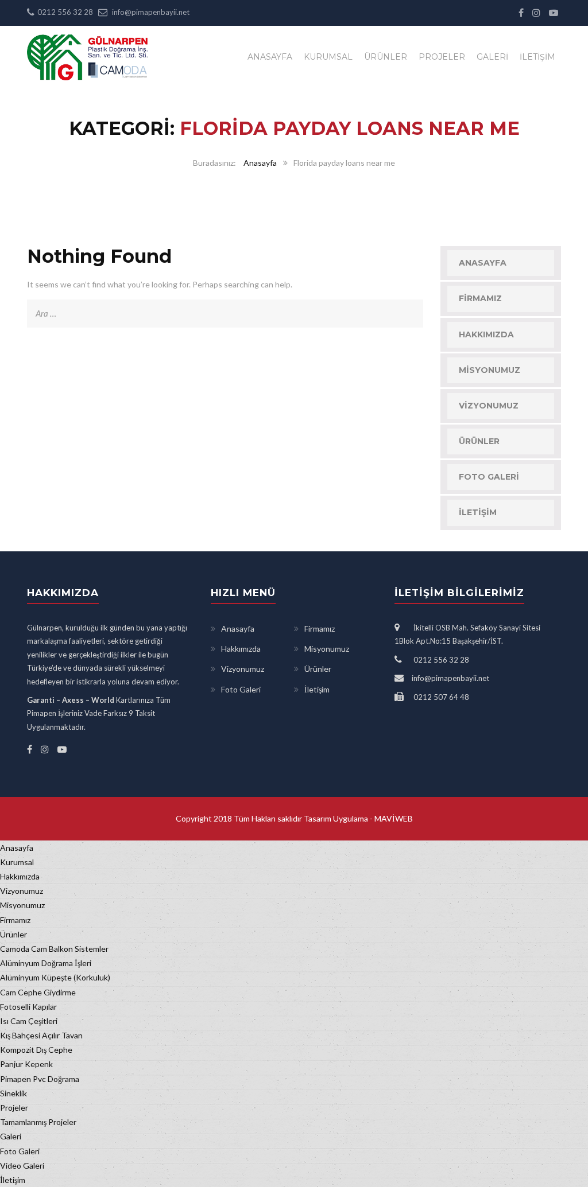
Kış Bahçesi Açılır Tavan (41, 1035)
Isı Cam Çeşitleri (28, 1021)
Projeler (442, 57)
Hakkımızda (486, 334)
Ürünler (385, 57)
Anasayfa (269, 57)
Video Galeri (22, 1165)
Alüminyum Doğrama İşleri (45, 963)
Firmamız (480, 298)
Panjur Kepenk (26, 1064)
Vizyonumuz (489, 405)
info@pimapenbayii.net (150, 12)
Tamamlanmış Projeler (38, 1122)
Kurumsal (328, 57)
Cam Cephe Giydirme (38, 992)
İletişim (537, 57)
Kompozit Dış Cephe (36, 1049)
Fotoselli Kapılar (28, 1006)
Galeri (492, 57)
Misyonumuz (489, 370)
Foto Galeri (489, 477)
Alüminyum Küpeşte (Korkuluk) (55, 977)
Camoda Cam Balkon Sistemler (54, 949)
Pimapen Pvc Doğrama (39, 1079)
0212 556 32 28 (65, 12)
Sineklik (13, 1093)
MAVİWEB (393, 818)
